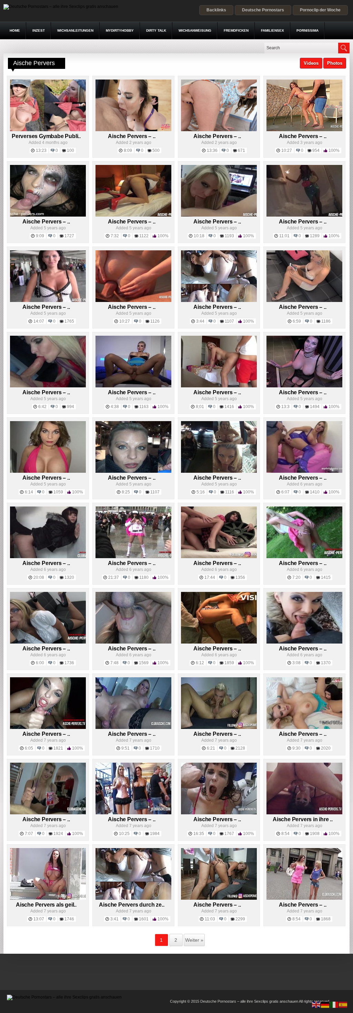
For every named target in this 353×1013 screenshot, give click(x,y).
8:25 (126, 492)
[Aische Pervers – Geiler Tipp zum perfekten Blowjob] (48, 813)
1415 (326, 577)
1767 (229, 833)
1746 (69, 919)
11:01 (284, 235)
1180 (144, 577)
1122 (144, 235)
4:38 (115, 406)
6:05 (29, 748)
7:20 (296, 577)
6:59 (297, 321)
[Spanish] (343, 1004)
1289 (315, 235)
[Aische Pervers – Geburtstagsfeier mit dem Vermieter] (48, 386)
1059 (58, 492)
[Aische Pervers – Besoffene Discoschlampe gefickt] (219, 813)
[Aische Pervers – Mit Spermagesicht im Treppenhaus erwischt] (48, 471)
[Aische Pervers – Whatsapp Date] (304, 300)
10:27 (286, 150)
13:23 (41, 150)
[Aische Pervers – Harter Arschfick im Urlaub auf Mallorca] (219, 386)
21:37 (113, 577)
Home (15, 30)
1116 (229, 492)
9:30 (296, 748)
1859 (229, 662)
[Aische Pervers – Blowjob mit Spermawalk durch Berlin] (304, 898)
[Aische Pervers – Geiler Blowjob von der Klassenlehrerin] (48, 642)
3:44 (200, 321)
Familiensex (272, 30)
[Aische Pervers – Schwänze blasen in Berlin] (133, 471)
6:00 (40, 662)
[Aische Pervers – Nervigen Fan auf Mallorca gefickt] (48, 300)
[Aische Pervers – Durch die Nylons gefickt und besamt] (219, 300)
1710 (155, 748)
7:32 (115, 235)
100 (70, 150)
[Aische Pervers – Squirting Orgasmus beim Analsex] (133, 386)
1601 (144, 919)
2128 (240, 748)
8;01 (200, 406)
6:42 (42, 406)
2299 (240, 919)
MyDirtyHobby (120, 30)
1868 (326, 919)
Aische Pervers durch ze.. (131, 905)
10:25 (124, 833)
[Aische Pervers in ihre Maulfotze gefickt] (304, 813)
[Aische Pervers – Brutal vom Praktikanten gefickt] (133, 642)
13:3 (285, 406)
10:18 (199, 235)
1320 (69, 577)
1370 (326, 662)
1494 (315, 406)
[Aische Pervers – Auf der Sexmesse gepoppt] (48, 727)
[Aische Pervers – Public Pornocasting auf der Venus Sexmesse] (133, 813)
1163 (144, 406)
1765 (69, 321)
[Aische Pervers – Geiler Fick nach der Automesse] (219, 556)
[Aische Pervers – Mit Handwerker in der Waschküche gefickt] (219, 642)
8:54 (285, 833)
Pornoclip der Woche (320, 10)
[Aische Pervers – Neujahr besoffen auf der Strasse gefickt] (304, 215)
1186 (326, 321)
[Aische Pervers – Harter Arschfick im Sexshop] (304, 386)
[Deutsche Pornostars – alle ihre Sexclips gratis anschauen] (60, 6)
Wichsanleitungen (75, 30)
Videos (311, 63)
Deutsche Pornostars (263, 10)
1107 (229, 321)
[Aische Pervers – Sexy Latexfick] (304, 471)
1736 (69, 662)
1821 (58, 748)
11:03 (210, 919)
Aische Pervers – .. (131, 136)
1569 (144, 662)
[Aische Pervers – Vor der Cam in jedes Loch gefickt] (219, 215)
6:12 (200, 662)
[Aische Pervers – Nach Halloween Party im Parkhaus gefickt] (48, 215)
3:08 (296, 662)
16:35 (198, 833)
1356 (240, 577)
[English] (316, 1004)
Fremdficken (236, 30)
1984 (155, 833)
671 (241, 150)
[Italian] (334, 1004)
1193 (229, 235)
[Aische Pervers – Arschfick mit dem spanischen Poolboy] (133, 300)
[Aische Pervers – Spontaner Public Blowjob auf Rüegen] (304, 642)
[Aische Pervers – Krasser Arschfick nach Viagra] (219, 898)
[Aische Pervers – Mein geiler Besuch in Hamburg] (219, 471)
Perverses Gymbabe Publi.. (46, 136)
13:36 (212, 150)
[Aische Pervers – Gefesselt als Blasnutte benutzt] (133, 129)
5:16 (200, 492)
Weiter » (194, 940)
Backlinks (216, 10)
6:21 (211, 748)
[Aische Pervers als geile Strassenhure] (48, 898)
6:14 (29, 492)
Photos (334, 63)
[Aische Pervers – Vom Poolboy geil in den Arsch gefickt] (304, 129)
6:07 (285, 492)
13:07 (38, 919)
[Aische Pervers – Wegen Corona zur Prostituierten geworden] (133, 215)
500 (156, 150)
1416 (229, 406)
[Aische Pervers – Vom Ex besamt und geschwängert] (133, 727)
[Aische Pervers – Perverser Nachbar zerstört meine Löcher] (219, 129)
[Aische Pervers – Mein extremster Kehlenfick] (219, 727)
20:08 (38, 577)
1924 (58, 833)
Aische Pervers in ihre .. (303, 819)
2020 (326, 748)
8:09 (128, 150)
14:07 (38, 321)
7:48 (114, 662)
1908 (315, 833)
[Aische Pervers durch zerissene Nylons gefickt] (133, 898)
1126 (155, 321)
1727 (69, 235)
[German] (325, 1004)
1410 (315, 492)
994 (70, 406)
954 (316, 150)
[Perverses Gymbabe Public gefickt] (48, 129)
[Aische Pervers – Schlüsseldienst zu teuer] (48, 556)
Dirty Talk (156, 30)
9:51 (125, 748)
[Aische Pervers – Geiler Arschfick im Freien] (304, 556)
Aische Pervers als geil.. (46, 905)
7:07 (29, 833)
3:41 (114, 919)
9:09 (40, 235)
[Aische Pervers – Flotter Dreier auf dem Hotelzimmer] (304, 727)
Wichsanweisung (195, 30)
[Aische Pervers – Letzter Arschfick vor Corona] (133, 556)
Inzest (38, 30)
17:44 (209, 577)
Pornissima (307, 30)
